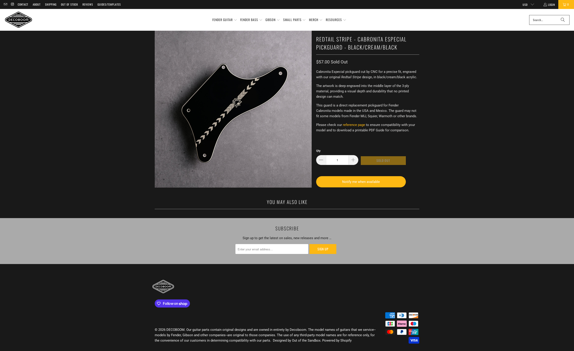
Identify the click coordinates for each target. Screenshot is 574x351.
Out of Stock (69, 4)
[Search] (563, 20)
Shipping (51, 4)
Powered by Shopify (337, 340)
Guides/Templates (109, 4)
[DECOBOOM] (18, 19)
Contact (23, 4)
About (37, 4)
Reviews (88, 4)
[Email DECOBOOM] (5, 4)
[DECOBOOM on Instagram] (12, 4)
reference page (354, 125)
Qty (318, 150)
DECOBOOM (175, 330)
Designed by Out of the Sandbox (296, 340)
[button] (224, 20)
